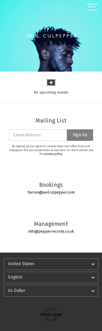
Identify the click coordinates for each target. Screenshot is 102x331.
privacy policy (53, 154)
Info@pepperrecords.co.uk (51, 231)
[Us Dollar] (51, 291)
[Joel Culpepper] (23, 7)
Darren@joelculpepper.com (51, 192)
